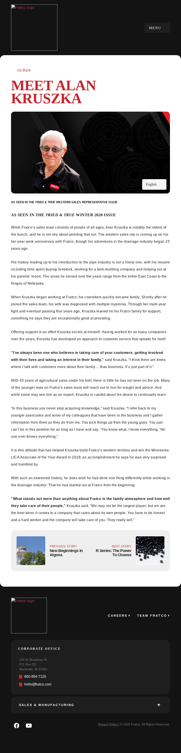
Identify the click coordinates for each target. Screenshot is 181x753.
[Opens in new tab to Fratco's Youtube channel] (28, 725)
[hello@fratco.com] (90, 685)
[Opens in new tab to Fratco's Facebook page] (16, 725)
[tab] (90, 705)
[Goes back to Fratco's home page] (29, 615)
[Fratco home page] (34, 27)
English (151, 184)
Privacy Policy (107, 724)
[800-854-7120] (90, 678)
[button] (157, 28)
